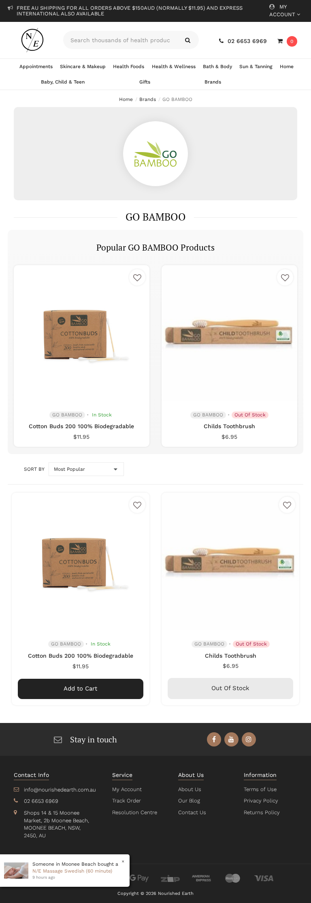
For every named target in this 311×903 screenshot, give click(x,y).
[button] (137, 277)
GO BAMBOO (67, 415)
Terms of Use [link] (260, 789)
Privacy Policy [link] (261, 801)
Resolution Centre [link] (134, 812)
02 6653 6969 (247, 41)
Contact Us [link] (192, 812)
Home (287, 66)
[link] (214, 739)
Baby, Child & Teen (63, 82)
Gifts (144, 82)
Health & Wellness (174, 66)
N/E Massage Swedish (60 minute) (72, 871)
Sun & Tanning (255, 66)
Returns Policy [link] (262, 812)
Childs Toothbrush (229, 426)
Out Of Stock (230, 688)
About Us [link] (189, 789)
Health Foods (128, 66)
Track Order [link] (126, 801)
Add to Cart (80, 688)
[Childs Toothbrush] (229, 333)
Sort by (34, 469)
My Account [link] (127, 789)
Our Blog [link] (189, 801)
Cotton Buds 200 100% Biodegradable (81, 426)
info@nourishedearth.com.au (60, 790)
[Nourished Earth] (32, 40)
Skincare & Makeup (83, 66)
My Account (283, 10)
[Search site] (188, 40)
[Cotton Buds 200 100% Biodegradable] (81, 333)
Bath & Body (217, 66)
